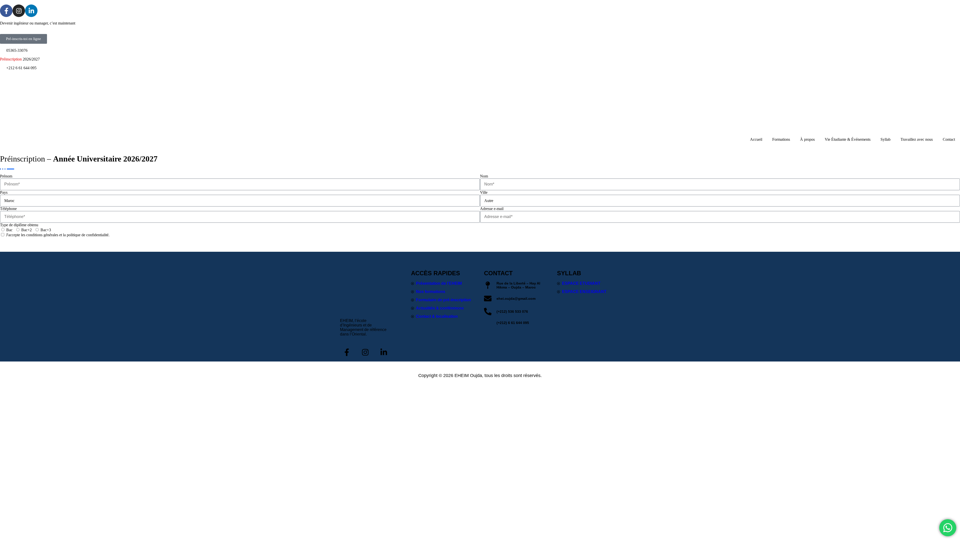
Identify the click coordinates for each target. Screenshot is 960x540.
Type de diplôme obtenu (19, 225)
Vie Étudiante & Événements (847, 139)
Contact (949, 139)
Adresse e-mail (492, 208)
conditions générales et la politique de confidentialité (67, 235)
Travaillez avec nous (916, 139)
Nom (484, 176)
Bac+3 (45, 230)
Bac (9, 230)
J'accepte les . (58, 235)
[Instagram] (18, 10)
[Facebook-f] (6, 10)
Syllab (885, 139)
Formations (781, 139)
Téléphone (8, 208)
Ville (484, 192)
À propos (807, 139)
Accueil (756, 139)
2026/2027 (20, 59)
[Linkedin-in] (31, 10)
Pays (4, 192)
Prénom (6, 176)
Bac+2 (26, 230)
